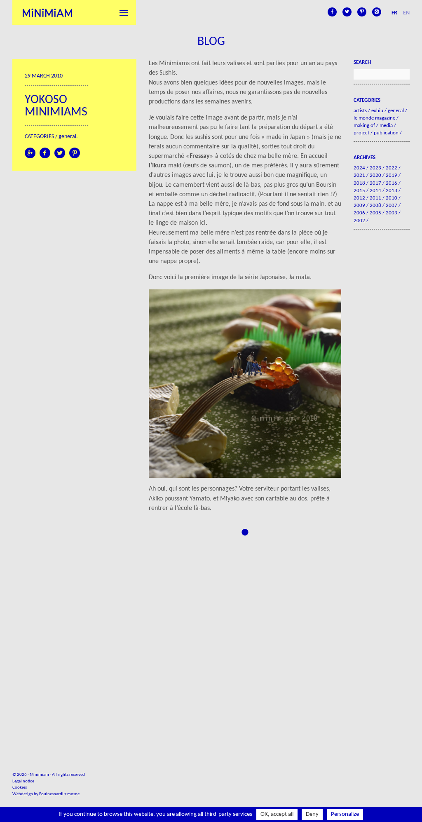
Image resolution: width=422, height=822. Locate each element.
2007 (391, 205)
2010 (391, 198)
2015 (359, 190)
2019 (391, 175)
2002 (359, 220)
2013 (391, 190)
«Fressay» (199, 156)
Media (386, 125)
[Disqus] (245, 641)
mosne (73, 794)
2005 (375, 213)
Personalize (345, 814)
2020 (375, 175)
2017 (375, 183)
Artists (360, 110)
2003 (391, 213)
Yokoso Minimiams (56, 106)
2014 (375, 190)
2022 (391, 168)
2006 (359, 213)
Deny (312, 814)
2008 (375, 205)
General (67, 137)
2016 (391, 183)
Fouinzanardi (51, 794)
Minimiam (47, 12)
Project (361, 133)
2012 (359, 198)
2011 (375, 198)
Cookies (19, 787)
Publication (386, 133)
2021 (359, 175)
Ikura (159, 165)
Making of (364, 125)
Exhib (377, 110)
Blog (211, 41)
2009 (359, 205)
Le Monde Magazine (374, 118)
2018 (359, 183)
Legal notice (23, 781)
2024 (359, 168)
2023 (375, 168)
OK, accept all (276, 814)
